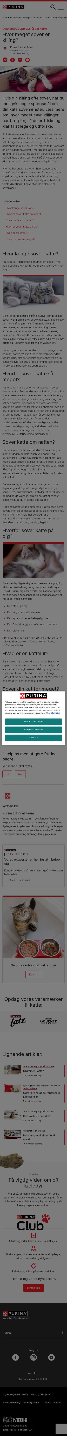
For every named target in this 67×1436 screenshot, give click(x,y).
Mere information (53, 713)
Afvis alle (33, 737)
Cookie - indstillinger (33, 721)
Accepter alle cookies (33, 729)
